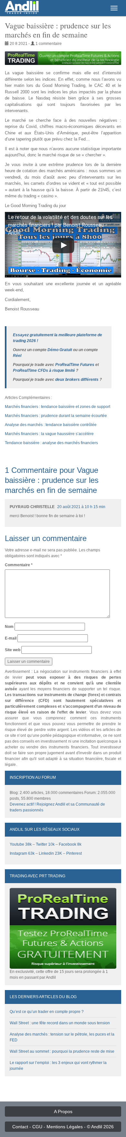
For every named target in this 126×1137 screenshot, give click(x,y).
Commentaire (19, 565)
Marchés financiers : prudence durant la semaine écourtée (56, 415)
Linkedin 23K (50, 853)
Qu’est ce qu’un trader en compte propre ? (47, 1011)
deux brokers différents (77, 379)
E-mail (10, 638)
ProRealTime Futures (74, 364)
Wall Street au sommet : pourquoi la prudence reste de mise (62, 1051)
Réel (17, 355)
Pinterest (74, 853)
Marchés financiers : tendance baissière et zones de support (57, 406)
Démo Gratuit (59, 350)
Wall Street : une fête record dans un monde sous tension (60, 1023)
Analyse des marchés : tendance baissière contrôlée (51, 424)
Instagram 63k (22, 853)
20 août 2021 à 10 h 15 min (81, 507)
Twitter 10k (45, 844)
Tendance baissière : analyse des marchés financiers (51, 443)
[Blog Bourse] (22, 8)
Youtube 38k (21, 844)
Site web (12, 650)
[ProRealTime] (63, 58)
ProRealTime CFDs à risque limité (44, 370)
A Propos (63, 1111)
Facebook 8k (70, 844)
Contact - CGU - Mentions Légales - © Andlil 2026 (63, 1126)
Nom (9, 626)
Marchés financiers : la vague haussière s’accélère (49, 434)
